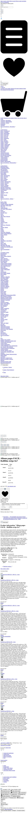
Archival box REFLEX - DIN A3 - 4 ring (9, 611)
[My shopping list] (14, 53)
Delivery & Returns (7, 756)
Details (2, 603)
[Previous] (2, 436)
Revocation (5, 779)
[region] (14, 416)
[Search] (1, 8)
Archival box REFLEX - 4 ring (7, 711)
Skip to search (13, 1)
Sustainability (6, 766)
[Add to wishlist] (2, 577)
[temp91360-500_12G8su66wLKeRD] (10, 377)
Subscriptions (11, 89)
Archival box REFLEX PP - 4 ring (8, 642)
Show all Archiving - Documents (8, 126)
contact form (8, 747)
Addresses (12, 88)
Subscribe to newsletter (6, 745)
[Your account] (1, 81)
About (4, 765)
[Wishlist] (14, 80)
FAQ (4, 757)
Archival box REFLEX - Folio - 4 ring (9, 679)
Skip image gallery (5, 376)
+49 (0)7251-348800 (5, 743)
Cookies (5, 781)
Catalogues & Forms (7, 769)
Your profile (7, 88)
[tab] (15, 518)
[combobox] (7, 7)
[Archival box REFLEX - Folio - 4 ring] (2, 673)
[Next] (5, 436)
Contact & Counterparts (8, 753)
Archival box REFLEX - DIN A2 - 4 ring (9, 580)
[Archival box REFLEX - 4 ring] (2, 705)
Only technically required (6, 810)
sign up (3, 87)
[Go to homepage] (5, 2)
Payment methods (19, 88)
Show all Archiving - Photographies (8, 162)
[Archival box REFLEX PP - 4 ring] (5, 636)
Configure (14, 810)
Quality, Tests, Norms (8, 768)
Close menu (5, 83)
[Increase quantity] (10, 507)
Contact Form (6, 754)
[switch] (5, 791)
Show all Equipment (5, 249)
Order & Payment (7, 755)
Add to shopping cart (5, 509)
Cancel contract (4, 760)
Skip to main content (5, 1)
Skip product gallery (5, 568)
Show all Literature (5, 335)
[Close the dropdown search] (2, 10)
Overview (3, 88)
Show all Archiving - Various (7, 198)
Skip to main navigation (21, 1)
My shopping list (4, 89)
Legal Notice (6, 780)
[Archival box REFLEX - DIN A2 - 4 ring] (10, 574)
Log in (2, 86)
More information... (9, 809)
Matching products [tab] (7, 566)
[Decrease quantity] (3, 507)
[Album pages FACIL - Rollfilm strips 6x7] (10, 406)
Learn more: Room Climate (9, 770)
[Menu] (2, 5)
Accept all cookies (21, 810)
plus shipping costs (12, 486)
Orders (24, 88)
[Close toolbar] (2, 801)
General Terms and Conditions (9, 777)
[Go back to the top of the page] (2, 806)
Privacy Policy (6, 778)
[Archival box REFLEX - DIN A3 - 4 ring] (10, 605)
